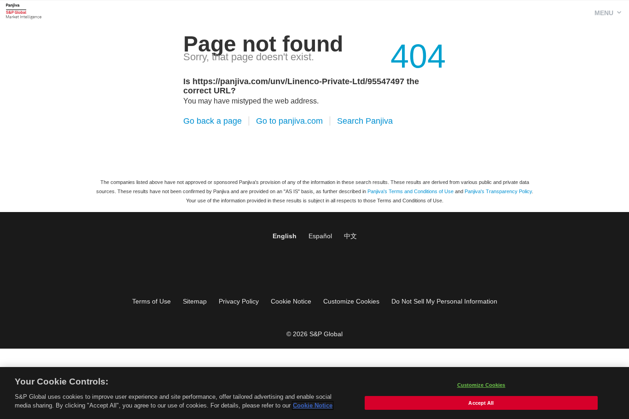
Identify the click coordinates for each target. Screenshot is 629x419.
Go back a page (212, 121)
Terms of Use (151, 301)
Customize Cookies (351, 301)
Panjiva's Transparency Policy (498, 191)
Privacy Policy (239, 301)
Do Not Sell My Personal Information (444, 301)
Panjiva (24, 11)
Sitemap (195, 301)
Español (320, 236)
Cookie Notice (291, 301)
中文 (350, 236)
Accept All (481, 403)
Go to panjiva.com (289, 121)
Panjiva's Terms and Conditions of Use (410, 191)
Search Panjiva (365, 121)
